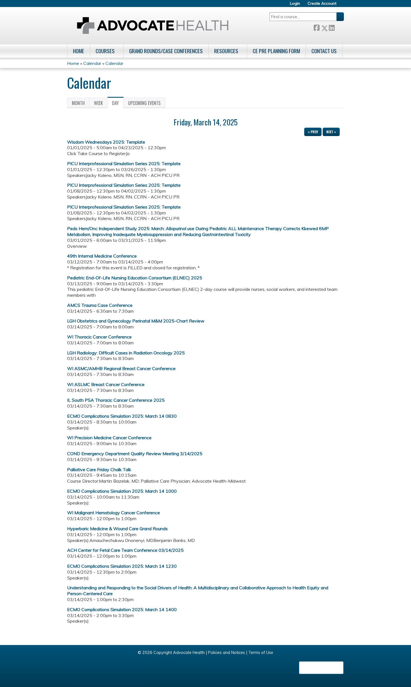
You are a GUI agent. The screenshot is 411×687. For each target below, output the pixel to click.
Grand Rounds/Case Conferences (166, 51)
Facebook (316, 27)
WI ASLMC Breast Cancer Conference (106, 384)
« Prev (313, 131)
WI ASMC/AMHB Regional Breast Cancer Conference (121, 368)
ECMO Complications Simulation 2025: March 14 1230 (122, 566)
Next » (331, 131)
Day (118, 104)
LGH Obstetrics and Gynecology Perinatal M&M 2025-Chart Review (135, 321)
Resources (226, 51)
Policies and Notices (226, 652)
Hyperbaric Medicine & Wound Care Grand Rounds (117, 528)
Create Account (322, 3)
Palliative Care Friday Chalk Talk (99, 469)
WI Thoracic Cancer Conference (99, 337)
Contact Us (324, 51)
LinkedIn (331, 27)
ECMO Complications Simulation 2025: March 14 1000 (122, 491)
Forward (339, 27)
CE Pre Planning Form (276, 51)
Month (78, 103)
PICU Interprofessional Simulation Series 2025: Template (124, 163)
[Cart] (342, 5)
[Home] (152, 25)
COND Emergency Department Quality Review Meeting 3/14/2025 (134, 453)
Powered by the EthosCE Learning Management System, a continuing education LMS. (321, 667)
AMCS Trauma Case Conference (100, 305)
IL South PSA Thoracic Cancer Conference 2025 (116, 400)
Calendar (92, 63)
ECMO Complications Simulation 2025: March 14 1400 (122, 609)
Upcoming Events (144, 103)
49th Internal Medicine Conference (102, 256)
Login (295, 3)
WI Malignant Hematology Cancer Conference (113, 512)
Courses (105, 51)
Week (98, 103)
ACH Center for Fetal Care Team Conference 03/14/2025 (125, 550)
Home (78, 51)
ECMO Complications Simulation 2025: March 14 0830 (122, 416)
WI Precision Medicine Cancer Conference (109, 437)
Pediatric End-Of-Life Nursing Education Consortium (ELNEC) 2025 (134, 278)
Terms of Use (260, 652)
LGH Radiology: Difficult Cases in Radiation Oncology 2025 (126, 353)
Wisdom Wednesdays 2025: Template (106, 142)
